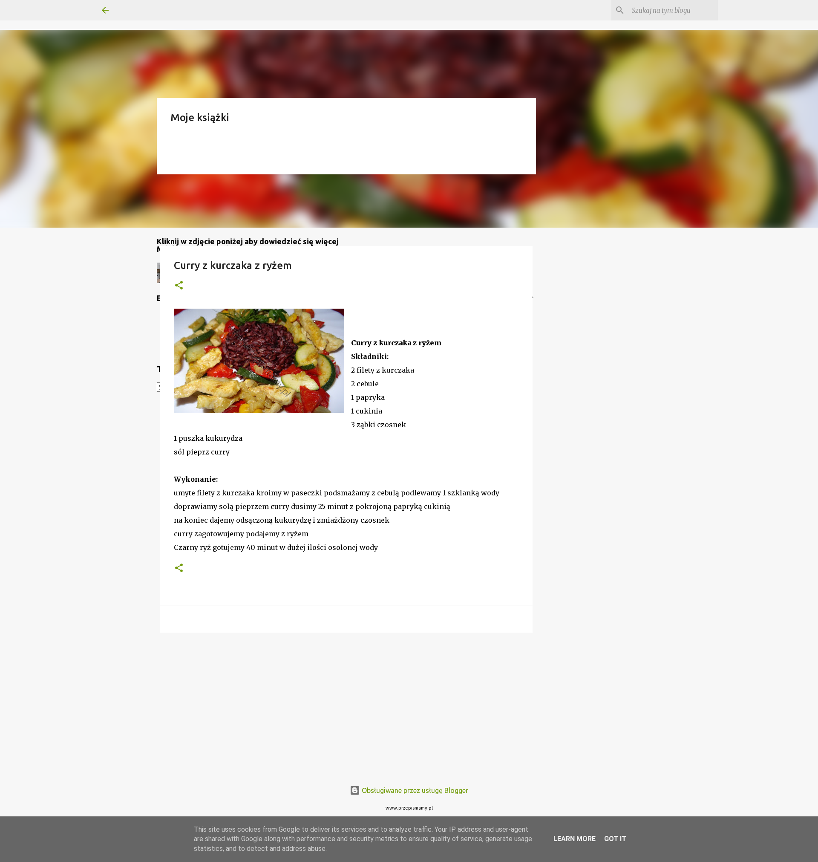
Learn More (574, 839)
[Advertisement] (346, 705)
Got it (615, 839)
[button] (179, 286)
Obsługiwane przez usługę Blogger (414, 790)
